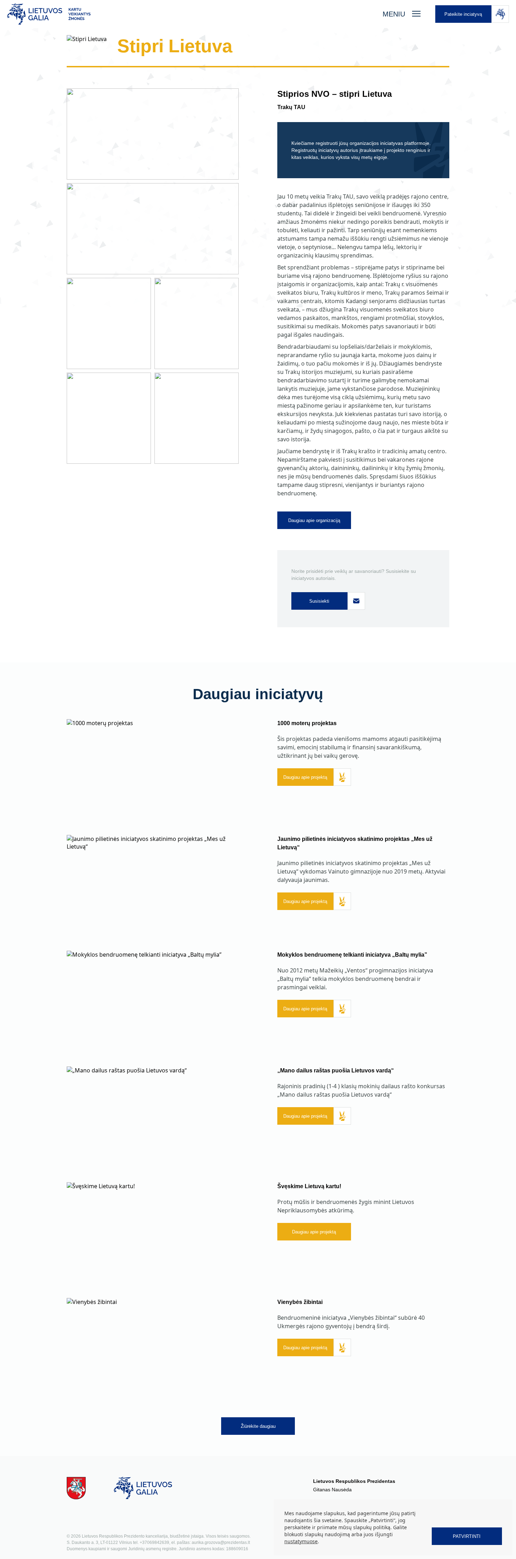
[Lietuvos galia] (188, 14)
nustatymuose (301, 1541)
